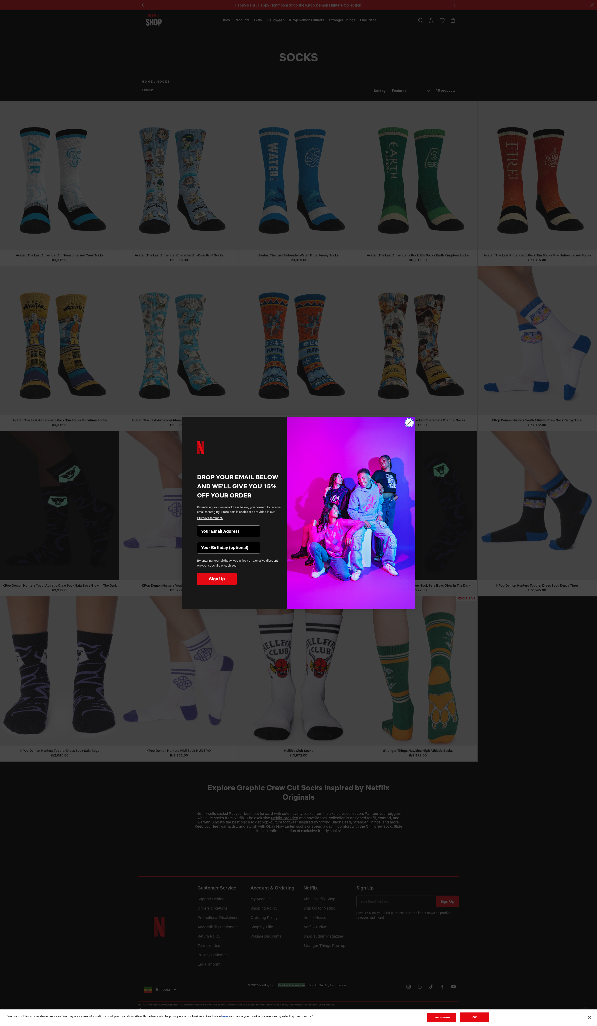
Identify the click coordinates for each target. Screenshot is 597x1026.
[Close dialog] (409, 423)
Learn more (442, 1017)
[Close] (589, 1017)
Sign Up (217, 578)
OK (474, 1017)
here (224, 1016)
